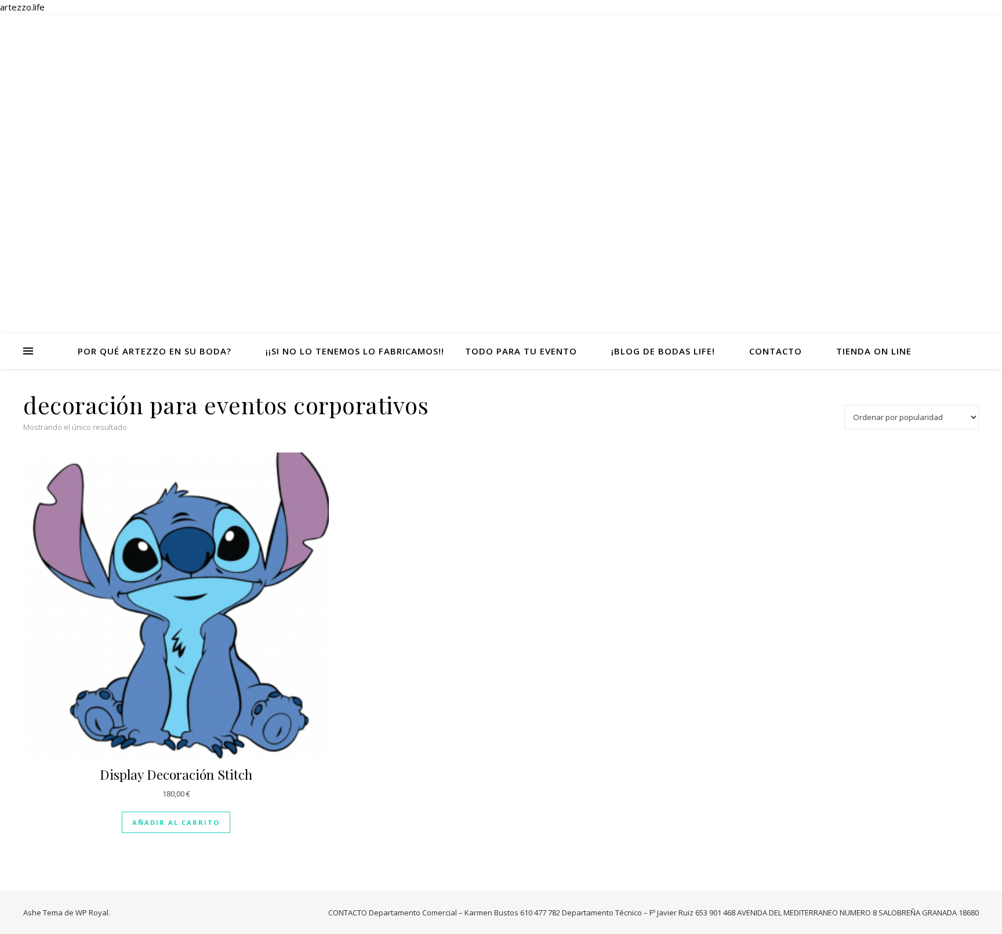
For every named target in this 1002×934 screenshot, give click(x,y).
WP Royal (91, 912)
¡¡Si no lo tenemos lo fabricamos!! (355, 351)
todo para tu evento (521, 351)
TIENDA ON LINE (874, 351)
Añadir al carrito (176, 822)
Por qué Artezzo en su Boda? (154, 351)
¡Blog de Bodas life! (663, 351)
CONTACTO (775, 351)
